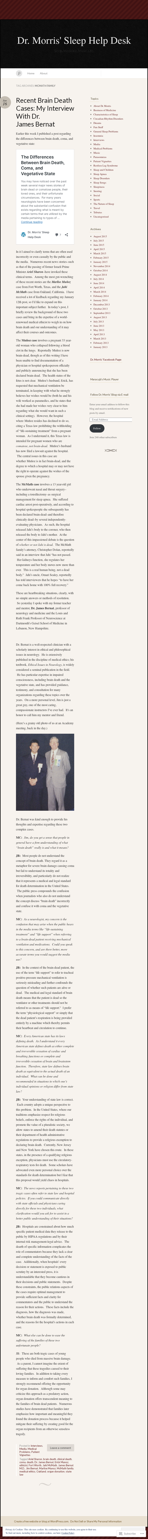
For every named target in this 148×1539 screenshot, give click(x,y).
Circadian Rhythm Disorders (108, 118)
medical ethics (27, 1471)
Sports (96, 199)
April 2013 (99, 334)
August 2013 (100, 317)
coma (22, 1462)
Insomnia (98, 135)
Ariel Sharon (35, 1459)
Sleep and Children (103, 169)
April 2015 (99, 249)
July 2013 (98, 321)
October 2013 (100, 308)
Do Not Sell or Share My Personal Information (96, 1521)
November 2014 (101, 266)
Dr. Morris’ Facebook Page (105, 359)
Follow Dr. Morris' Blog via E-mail (109, 394)
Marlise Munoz (47, 1468)
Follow (97, 428)
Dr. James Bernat (44, 1462)
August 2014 (100, 274)
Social (96, 195)
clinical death (64, 1459)
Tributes (97, 212)
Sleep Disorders (101, 178)
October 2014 (100, 270)
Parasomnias (99, 157)
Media (23, 1448)
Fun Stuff (98, 127)
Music (96, 152)
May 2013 (98, 330)
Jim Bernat (32, 1468)
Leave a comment (60, 1447)
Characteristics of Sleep (105, 114)
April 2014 (99, 287)
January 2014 (100, 300)
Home (30, 73)
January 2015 (100, 262)
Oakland (41, 1471)
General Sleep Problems (105, 131)
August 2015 (100, 236)
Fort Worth (35, 1465)
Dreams (97, 123)
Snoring (97, 191)
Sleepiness (98, 187)
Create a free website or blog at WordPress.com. (41, 1521)
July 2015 (98, 240)
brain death (49, 1459)
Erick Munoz (61, 1462)
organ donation (56, 1471)
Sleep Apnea (100, 174)
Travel (96, 208)
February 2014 (101, 296)
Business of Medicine (104, 110)
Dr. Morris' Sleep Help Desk (74, 40)
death (30, 1462)
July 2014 (98, 279)
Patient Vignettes (29, 1453)
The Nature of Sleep (103, 204)
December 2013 (101, 304)
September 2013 (101, 313)
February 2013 (101, 342)
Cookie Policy (67, 1532)
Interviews (36, 1445)
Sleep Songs (99, 182)
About (44, 73)
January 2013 (100, 347)
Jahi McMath (50, 1465)
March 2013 (99, 338)
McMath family (65, 1468)
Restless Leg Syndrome (105, 165)
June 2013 (98, 325)
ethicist (23, 1465)
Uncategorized (101, 216)
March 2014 (99, 291)
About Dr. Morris (102, 106)
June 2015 (98, 245)
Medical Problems (28, 1450)
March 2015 (99, 253)
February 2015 (101, 257)
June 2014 (98, 283)
